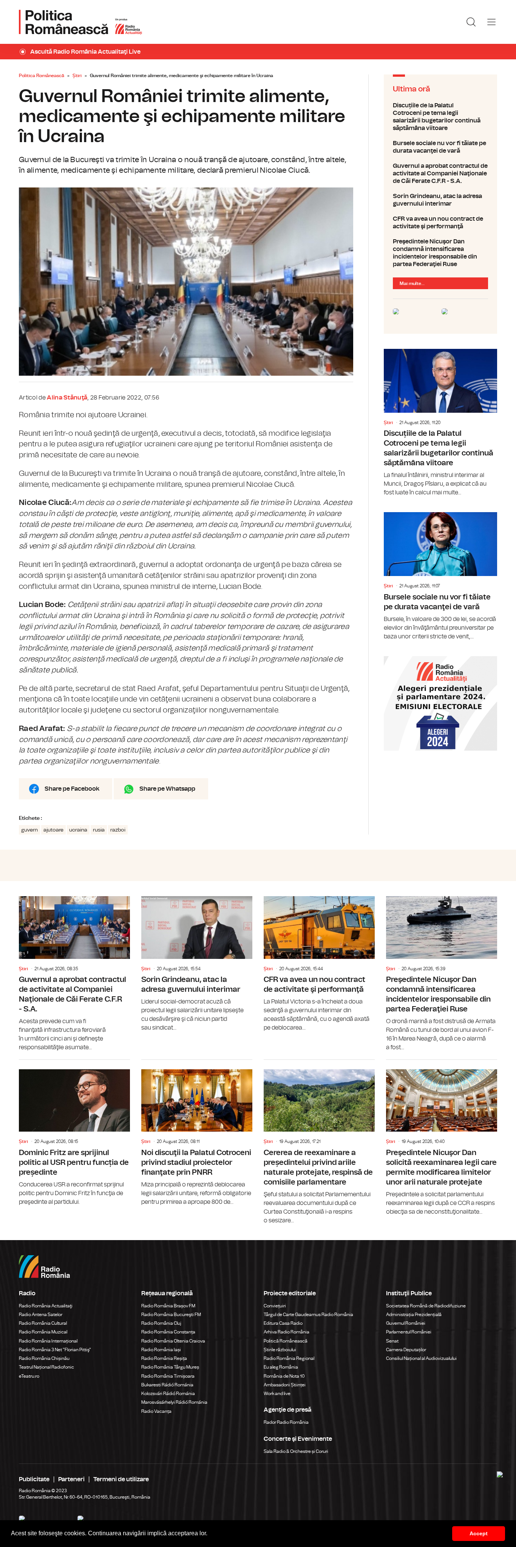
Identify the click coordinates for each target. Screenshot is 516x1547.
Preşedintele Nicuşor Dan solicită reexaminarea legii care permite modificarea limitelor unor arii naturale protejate (441, 1138)
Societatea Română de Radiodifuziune (426, 1306)
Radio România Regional (289, 1358)
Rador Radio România (286, 1422)
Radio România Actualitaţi (46, 1306)
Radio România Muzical (43, 1332)
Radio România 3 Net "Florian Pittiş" (55, 1349)
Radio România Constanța (168, 1332)
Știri (77, 75)
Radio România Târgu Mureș (170, 1367)
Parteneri (71, 1479)
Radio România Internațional (48, 1341)
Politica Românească (41, 75)
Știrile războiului (280, 1349)
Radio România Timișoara (168, 1376)
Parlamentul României (408, 1332)
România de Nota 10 (284, 1376)
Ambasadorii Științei (285, 1385)
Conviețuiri (275, 1306)
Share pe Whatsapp (167, 789)
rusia (99, 830)
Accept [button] (479, 1533)
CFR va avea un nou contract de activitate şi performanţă (440, 222)
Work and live (277, 1393)
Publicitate (34, 1479)
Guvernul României (405, 1323)
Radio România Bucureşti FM (171, 1314)
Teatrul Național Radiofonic (46, 1367)
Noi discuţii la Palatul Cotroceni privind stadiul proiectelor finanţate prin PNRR (196, 1133)
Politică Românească (285, 1341)
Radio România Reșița (164, 1358)
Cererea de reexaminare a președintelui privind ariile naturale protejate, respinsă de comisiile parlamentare (319, 1142)
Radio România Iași (161, 1349)
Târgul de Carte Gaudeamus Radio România (308, 1314)
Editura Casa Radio (283, 1323)
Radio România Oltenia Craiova (173, 1341)
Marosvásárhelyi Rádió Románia (174, 1402)
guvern (29, 830)
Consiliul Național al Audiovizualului (421, 1358)
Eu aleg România (281, 1367)
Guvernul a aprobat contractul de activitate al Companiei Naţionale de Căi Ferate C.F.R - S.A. (440, 173)
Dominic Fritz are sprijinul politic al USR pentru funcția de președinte (74, 1133)
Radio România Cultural (43, 1323)
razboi (117, 830)
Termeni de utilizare (121, 1479)
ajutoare (53, 830)
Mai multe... (412, 283)
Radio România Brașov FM (168, 1306)
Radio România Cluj (161, 1323)
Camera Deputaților (406, 1349)
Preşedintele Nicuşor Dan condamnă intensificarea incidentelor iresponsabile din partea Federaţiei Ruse (440, 253)
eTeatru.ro (29, 1376)
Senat (392, 1341)
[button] (210, 1534)
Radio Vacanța (156, 1411)
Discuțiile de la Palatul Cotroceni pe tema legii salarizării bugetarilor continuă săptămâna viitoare (440, 117)
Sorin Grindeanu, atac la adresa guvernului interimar (440, 200)
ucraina (78, 830)
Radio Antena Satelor (40, 1314)
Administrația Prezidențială (414, 1314)
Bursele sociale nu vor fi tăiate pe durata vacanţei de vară (440, 147)
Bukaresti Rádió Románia (167, 1385)
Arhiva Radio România (286, 1332)
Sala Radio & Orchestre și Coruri (296, 1451)
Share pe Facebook (72, 789)
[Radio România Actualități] (80, 22)
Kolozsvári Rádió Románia (168, 1393)
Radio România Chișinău (44, 1358)
